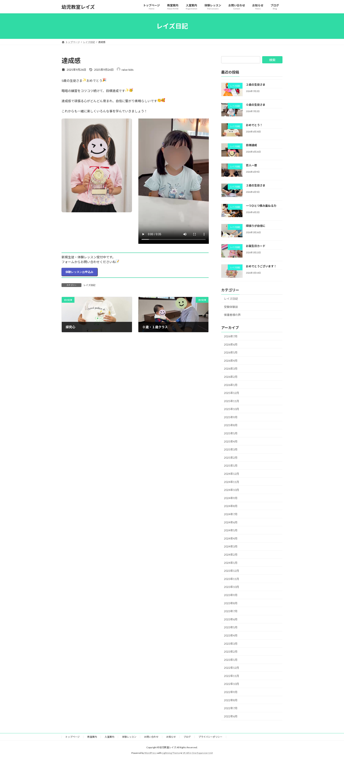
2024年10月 (231, 490)
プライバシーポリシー (210, 736)
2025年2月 (230, 457)
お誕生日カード (255, 246)
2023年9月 (230, 595)
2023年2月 (230, 651)
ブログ (187, 736)
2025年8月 (230, 425)
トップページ (72, 736)
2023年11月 (231, 579)
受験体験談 (231, 307)
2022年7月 (230, 708)
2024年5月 (230, 530)
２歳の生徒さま (255, 84)
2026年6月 (230, 344)
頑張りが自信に (255, 225)
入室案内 (109, 736)
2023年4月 (230, 635)
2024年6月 (230, 522)
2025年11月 (231, 401)
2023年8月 (230, 603)
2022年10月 (231, 684)
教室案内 (92, 736)
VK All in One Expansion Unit (198, 752)
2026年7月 (230, 336)
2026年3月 (230, 368)
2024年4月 (230, 538)
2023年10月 (231, 587)
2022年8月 (230, 700)
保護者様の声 (232, 314)
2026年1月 (230, 385)
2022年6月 (230, 716)
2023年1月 (230, 659)
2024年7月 (230, 514)
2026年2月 (230, 376)
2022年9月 (230, 692)
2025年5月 (230, 433)
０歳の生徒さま (255, 104)
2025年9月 (230, 417)
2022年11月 (231, 676)
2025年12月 (231, 393)
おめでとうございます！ (261, 266)
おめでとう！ (254, 125)
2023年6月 (230, 619)
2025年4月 (230, 441)
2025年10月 (231, 409)
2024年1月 (230, 562)
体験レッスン (129, 736)
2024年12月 (231, 473)
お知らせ (171, 736)
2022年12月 (231, 667)
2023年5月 (230, 627)
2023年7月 (230, 611)
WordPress (150, 752)
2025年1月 (230, 465)
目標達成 (251, 145)
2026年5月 (230, 352)
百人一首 (251, 165)
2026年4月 (230, 360)
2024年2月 (230, 554)
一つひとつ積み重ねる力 (261, 205)
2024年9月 (230, 498)
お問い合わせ (151, 736)
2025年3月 (230, 449)
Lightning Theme (171, 752)
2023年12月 (231, 570)
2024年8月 (230, 506)
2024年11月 (231, 482)
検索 (272, 60)
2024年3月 (230, 546)
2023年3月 (230, 643)
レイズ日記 (89, 285)
